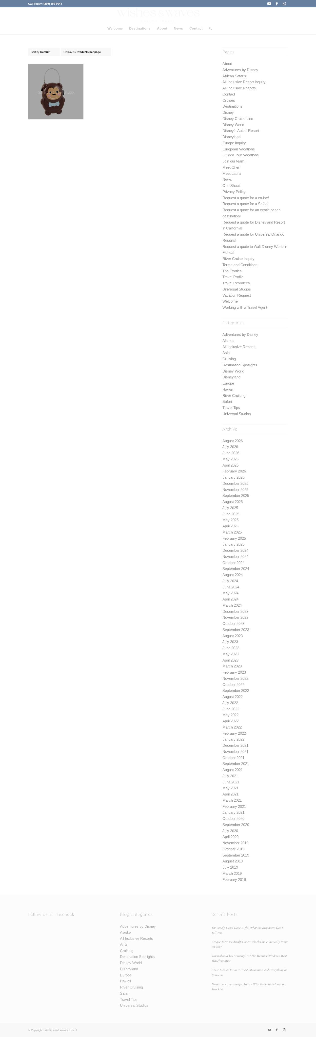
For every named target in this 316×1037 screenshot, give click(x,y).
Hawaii (227, 389)
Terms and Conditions (239, 265)
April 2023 (230, 660)
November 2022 (235, 678)
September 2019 (235, 855)
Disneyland (231, 137)
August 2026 (232, 441)
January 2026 (233, 477)
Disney (228, 112)
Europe (228, 383)
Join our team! (233, 161)
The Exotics (232, 271)
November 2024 (235, 556)
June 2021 (230, 782)
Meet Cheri (231, 167)
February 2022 (234, 733)
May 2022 (230, 715)
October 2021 (233, 758)
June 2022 (230, 709)
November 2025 (235, 489)
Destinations (232, 106)
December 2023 (235, 611)
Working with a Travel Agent (244, 307)
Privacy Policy (234, 192)
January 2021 (233, 812)
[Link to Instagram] (284, 3)
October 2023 (233, 623)
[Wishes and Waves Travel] (158, 14)
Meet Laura (231, 173)
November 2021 (235, 751)
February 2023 (234, 672)
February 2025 (234, 538)
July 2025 (230, 508)
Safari (227, 401)
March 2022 (232, 727)
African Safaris (234, 76)
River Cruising (233, 395)
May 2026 (230, 459)
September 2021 (235, 764)
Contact (228, 94)
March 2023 (232, 666)
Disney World (233, 125)
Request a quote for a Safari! (245, 204)
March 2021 (232, 800)
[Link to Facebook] (276, 3)
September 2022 (235, 690)
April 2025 (230, 526)
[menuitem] (115, 28)
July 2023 (230, 642)
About (227, 64)
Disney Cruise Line (237, 118)
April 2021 (230, 794)
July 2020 (230, 831)
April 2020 (230, 837)
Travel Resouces (236, 283)
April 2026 (230, 465)
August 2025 (232, 502)
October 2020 (233, 818)
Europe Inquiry (234, 143)
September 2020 (235, 825)
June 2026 (230, 453)
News (227, 179)
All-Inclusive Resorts (239, 88)
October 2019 (233, 849)
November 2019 (235, 843)
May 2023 (230, 654)
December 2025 (235, 483)
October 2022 (233, 684)
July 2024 (230, 581)
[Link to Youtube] (269, 3)
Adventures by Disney (240, 70)
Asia (226, 353)
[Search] (209, 28)
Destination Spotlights (239, 365)
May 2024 (230, 593)
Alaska (228, 341)
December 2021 (235, 745)
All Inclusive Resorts (239, 347)
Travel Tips (231, 407)
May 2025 (230, 520)
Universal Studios (236, 289)
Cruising (229, 359)
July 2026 (230, 447)
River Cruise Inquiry (238, 259)
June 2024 (230, 587)
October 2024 (233, 563)
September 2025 (235, 495)
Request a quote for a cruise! (245, 198)
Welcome (230, 301)
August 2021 (232, 770)
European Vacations (238, 149)
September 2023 (235, 630)
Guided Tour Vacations (240, 155)
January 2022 (233, 739)
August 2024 (232, 575)
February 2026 (234, 471)
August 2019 (232, 861)
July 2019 (230, 867)
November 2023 (235, 617)
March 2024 (232, 605)
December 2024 (235, 550)
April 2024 (230, 599)
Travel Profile (232, 277)
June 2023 (230, 648)
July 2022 (230, 703)
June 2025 (230, 514)
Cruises (228, 100)
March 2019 (232, 873)
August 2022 (232, 697)
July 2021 (230, 776)
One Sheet (231, 185)
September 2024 (235, 569)
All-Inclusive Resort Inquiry (244, 82)
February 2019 (234, 879)
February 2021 (234, 806)
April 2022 (230, 721)
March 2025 (232, 532)
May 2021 (230, 788)
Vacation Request (236, 295)
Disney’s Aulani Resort (240, 131)
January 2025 (233, 544)
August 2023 (232, 636)
